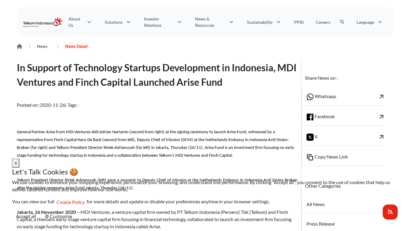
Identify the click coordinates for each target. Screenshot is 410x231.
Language (370, 22)
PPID (299, 22)
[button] (390, 212)
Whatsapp (349, 96)
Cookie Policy (70, 202)
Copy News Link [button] (331, 156)
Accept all (26, 216)
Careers (323, 22)
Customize (58, 216)
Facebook (349, 116)
